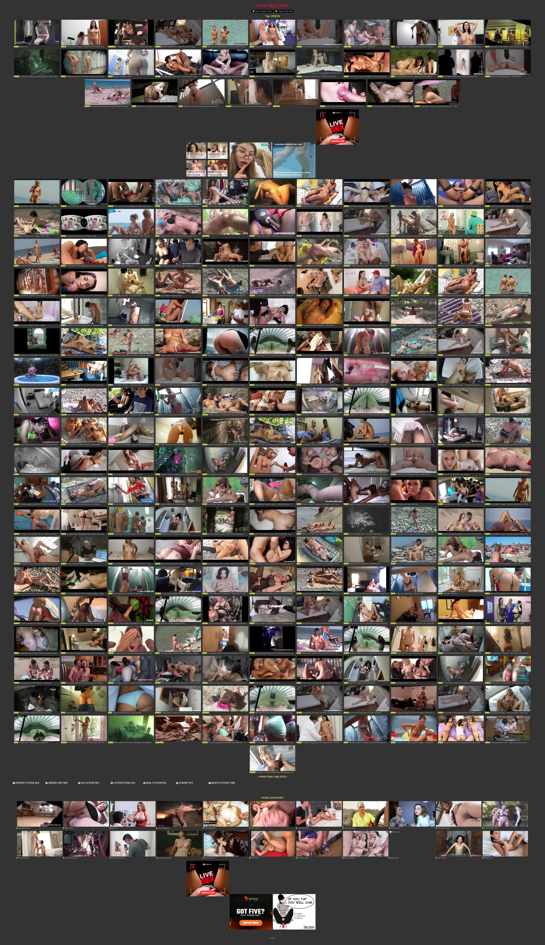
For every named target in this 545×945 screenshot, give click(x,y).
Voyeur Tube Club (285, 11)
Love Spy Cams (272, 5)
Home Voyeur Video (263, 11)
